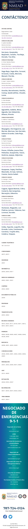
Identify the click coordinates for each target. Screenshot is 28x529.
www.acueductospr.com (14, 447)
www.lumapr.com (14, 438)
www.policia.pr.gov (14, 431)
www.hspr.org (14, 484)
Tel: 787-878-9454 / (7, 87)
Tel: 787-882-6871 (7, 106)
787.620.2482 (14, 445)
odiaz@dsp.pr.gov (17, 202)
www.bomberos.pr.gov (14, 458)
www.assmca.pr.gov (14, 477)
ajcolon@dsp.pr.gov (17, 36)
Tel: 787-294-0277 (7, 49)
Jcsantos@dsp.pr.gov (17, 85)
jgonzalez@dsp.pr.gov (18, 47)
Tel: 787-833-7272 (7, 126)
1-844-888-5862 (14, 436)
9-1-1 (14, 429)
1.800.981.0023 (14, 475)
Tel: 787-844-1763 (7, 147)
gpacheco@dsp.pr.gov (18, 183)
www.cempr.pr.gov (14, 468)
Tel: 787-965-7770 (7, 68)
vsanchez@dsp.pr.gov (18, 66)
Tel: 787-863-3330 (7, 224)
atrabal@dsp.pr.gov (17, 123)
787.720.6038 (14, 482)
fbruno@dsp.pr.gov (17, 222)
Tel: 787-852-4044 (7, 205)
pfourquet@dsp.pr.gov (18, 145)
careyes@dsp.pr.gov (17, 164)
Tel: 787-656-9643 (7, 185)
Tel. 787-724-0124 (7, 38)
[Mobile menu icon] (25, 5)
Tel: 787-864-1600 (7, 166)
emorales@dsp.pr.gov (18, 104)
